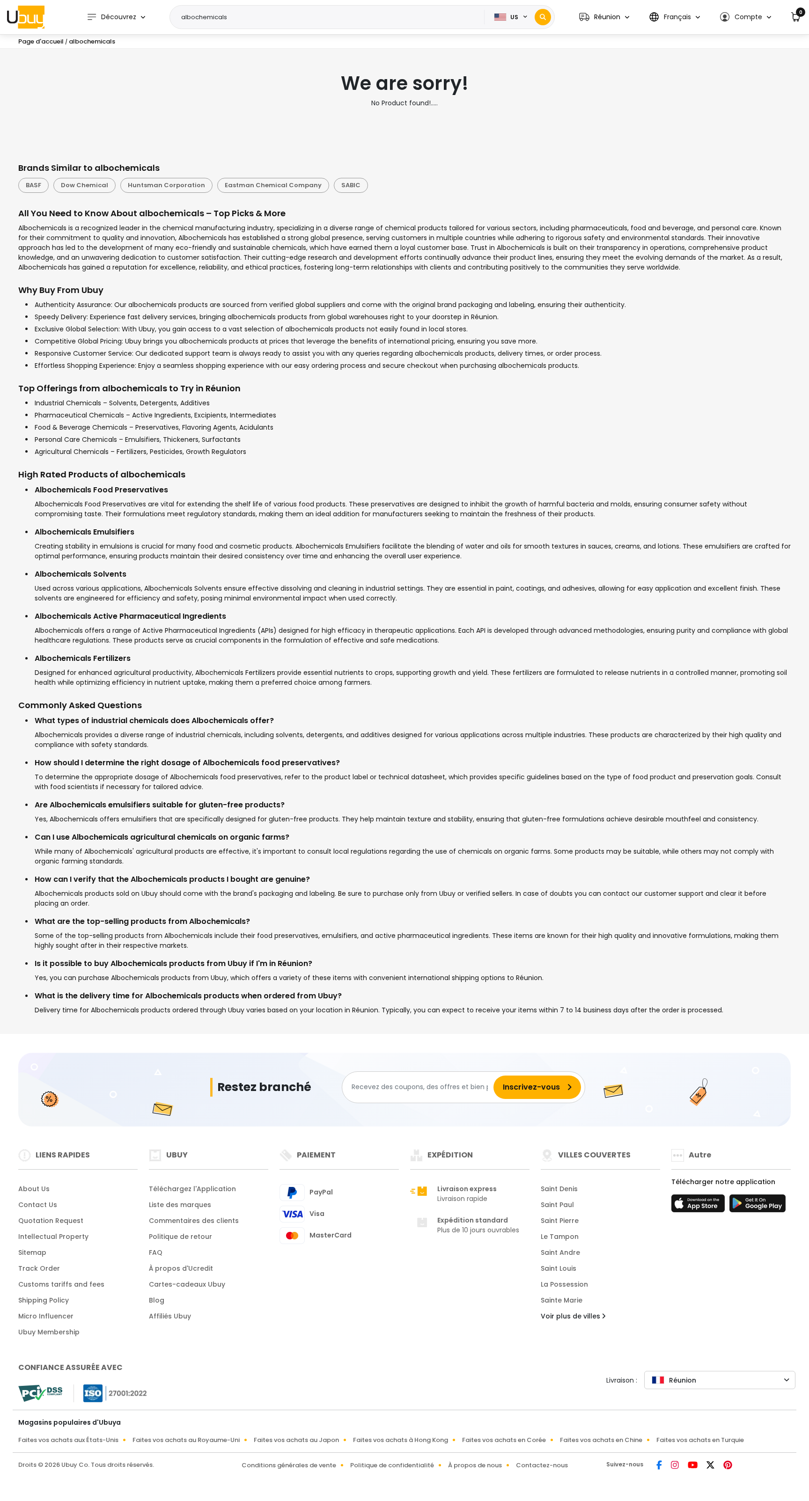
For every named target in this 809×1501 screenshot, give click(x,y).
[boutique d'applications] (699, 1206)
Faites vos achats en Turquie (700, 1439)
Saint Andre (560, 1252)
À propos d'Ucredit (181, 1268)
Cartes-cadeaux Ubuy (187, 1284)
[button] (604, 17)
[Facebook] (660, 1466)
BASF (33, 185)
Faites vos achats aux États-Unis (68, 1439)
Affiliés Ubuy (170, 1316)
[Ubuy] (25, 17)
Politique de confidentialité (392, 1465)
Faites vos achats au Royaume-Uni (186, 1439)
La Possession (564, 1284)
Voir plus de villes (571, 1316)
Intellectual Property (53, 1236)
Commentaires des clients (194, 1220)
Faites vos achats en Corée (504, 1439)
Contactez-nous (542, 1465)
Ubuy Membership (49, 1332)
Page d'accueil (41, 41)
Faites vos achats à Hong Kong (400, 1439)
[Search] (543, 17)
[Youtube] (693, 1466)
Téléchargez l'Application (192, 1188)
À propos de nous (475, 1465)
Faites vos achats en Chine (601, 1439)
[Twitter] (711, 1466)
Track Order (39, 1268)
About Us (34, 1188)
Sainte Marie (561, 1300)
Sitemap (32, 1252)
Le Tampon (560, 1236)
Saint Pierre (560, 1220)
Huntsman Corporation (166, 185)
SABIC (350, 185)
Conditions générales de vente (289, 1465)
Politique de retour (180, 1236)
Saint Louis (558, 1268)
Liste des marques (180, 1204)
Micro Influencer (46, 1316)
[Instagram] (675, 1466)
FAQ (155, 1252)
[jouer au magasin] (757, 1206)
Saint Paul (557, 1204)
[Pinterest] (728, 1466)
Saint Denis (559, 1188)
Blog (156, 1300)
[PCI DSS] (40, 1393)
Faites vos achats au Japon (296, 1439)
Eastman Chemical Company (273, 185)
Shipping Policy (43, 1300)
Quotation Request (50, 1220)
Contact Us (37, 1204)
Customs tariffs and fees (61, 1284)
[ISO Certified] (110, 1392)
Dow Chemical (84, 185)
